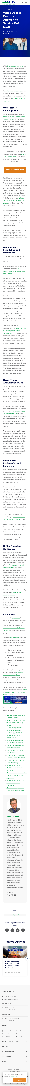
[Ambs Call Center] (9, 2)
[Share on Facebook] (7, 930)
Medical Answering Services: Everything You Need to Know (15, 692)
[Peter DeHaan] (14, 805)
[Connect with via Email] (15, 895)
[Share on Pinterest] (23, 930)
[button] (23, 2)
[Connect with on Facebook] (8, 895)
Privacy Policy (13, 1076)
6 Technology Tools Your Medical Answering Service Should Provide (14, 735)
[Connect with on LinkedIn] (10, 895)
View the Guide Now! (15, 170)
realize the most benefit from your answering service (13, 200)
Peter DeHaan (9, 34)
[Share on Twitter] (18, 930)
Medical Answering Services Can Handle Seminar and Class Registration (16, 775)
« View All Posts (7, 10)
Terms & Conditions (10, 1084)
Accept (20, 1080)
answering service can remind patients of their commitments (15, 330)
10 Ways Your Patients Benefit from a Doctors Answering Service (16, 722)
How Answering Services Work (15, 915)
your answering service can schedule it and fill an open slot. (14, 271)
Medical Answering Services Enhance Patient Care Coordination (15, 782)
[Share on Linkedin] (12, 930)
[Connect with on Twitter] (13, 895)
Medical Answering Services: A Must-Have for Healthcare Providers (16, 767)
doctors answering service (15, 66)
